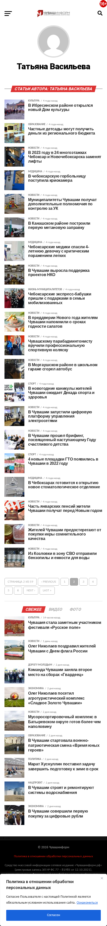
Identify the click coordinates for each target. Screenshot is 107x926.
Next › (31, 590)
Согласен (53, 915)
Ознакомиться (87, 903)
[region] (53, 900)
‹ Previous (48, 581)
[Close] (102, 878)
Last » (47, 590)
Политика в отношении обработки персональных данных (53, 856)
